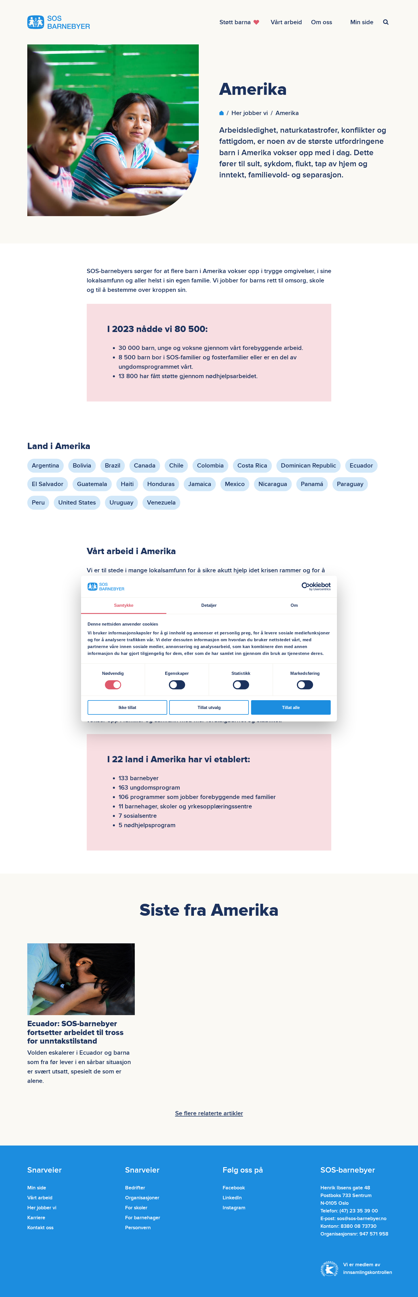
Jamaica (199, 484)
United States (77, 503)
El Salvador (47, 484)
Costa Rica (252, 466)
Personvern (138, 1228)
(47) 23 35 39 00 (359, 1211)
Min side (36, 1188)
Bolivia (82, 466)
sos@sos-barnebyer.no (361, 1219)
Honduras (161, 484)
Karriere (36, 1218)
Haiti (127, 484)
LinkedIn (232, 1198)
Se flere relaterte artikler (209, 1113)
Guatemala (92, 484)
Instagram (234, 1208)
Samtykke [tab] (124, 605)
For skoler (136, 1208)
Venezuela (161, 503)
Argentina (45, 466)
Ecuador (361, 466)
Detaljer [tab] (209, 605)
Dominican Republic (308, 466)
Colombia (210, 466)
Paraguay (350, 484)
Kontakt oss (40, 1228)
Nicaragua (272, 484)
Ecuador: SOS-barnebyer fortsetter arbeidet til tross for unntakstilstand (75, 1033)
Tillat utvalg (209, 707)
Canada (145, 466)
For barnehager (142, 1218)
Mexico (235, 484)
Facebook (234, 1188)
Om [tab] (294, 605)
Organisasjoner (142, 1198)
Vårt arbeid (39, 1198)
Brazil (112, 466)
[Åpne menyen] (386, 22)
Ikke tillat (127, 707)
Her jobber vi (249, 113)
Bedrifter (135, 1188)
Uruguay (121, 503)
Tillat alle (291, 707)
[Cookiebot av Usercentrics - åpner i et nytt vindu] (306, 586)
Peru (38, 503)
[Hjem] (221, 113)
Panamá (312, 484)
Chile (176, 466)
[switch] (177, 684)
